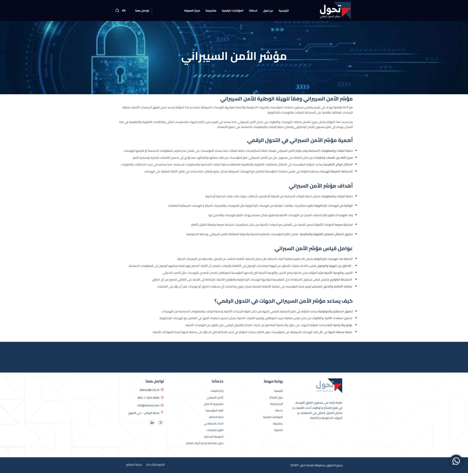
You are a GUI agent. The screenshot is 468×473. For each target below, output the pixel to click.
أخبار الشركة (276, 404)
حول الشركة (276, 397)
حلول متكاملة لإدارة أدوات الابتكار (204, 443)
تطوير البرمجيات (215, 430)
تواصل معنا (142, 10)
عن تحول (268, 10)
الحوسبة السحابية (213, 436)
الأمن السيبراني (215, 397)
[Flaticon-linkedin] (152, 422)
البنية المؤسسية (214, 410)
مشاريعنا (210, 10)
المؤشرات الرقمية (233, 10)
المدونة (278, 430)
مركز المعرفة (192, 10)
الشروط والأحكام (155, 464)
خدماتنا (253, 10)
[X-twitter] (160, 422)
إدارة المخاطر (216, 417)
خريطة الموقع (134, 464)
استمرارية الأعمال (213, 404)
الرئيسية (284, 10)
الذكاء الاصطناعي (213, 423)
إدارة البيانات (216, 390)
